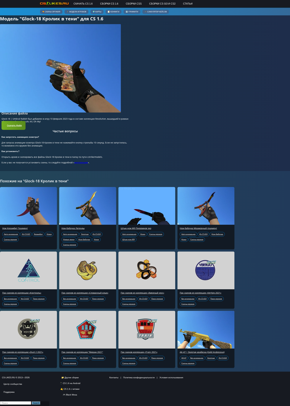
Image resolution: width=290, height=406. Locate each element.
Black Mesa (71, 394)
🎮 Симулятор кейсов (156, 12)
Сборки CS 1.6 (109, 3)
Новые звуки (68, 239)
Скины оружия (10, 239)
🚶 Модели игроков (76, 12)
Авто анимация (11, 234)
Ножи (49, 234)
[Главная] (54, 3)
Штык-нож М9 (128, 239)
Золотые (85, 234)
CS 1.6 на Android (71, 383)
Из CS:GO (26, 234)
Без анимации (10, 298)
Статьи (188, 3)
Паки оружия (39, 298)
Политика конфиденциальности (139, 377)
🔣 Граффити (132, 12)
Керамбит (38, 234)
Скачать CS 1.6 (83, 3)
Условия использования (171, 377)
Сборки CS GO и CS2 (162, 3)
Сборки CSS (134, 3)
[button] (14, 125)
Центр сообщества (12, 384)
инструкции (81, 162)
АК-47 (183, 358)
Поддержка (8, 392)
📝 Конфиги (113, 12)
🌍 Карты (97, 12)
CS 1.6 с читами (71, 389)
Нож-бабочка (84, 239)
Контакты (113, 377)
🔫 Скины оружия (51, 12)
